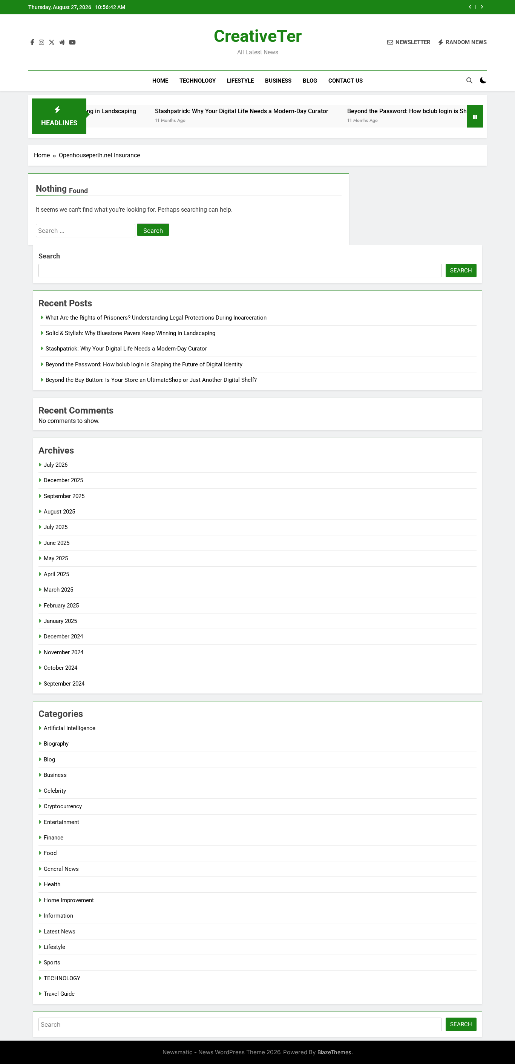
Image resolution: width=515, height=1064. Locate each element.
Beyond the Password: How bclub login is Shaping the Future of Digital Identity (364, 7)
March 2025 (58, 589)
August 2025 (59, 511)
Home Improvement (69, 900)
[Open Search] (469, 80)
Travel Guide (59, 993)
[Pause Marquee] (475, 116)
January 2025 (60, 621)
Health (52, 884)
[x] (51, 42)
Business (278, 80)
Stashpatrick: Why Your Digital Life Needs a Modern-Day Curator (212, 111)
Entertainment (61, 822)
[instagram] (41, 42)
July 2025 (55, 527)
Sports (52, 962)
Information (58, 915)
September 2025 (64, 496)
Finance (53, 837)
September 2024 (64, 683)
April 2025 (56, 574)
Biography (56, 743)
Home (160, 80)
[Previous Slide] (470, 7)
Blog (310, 80)
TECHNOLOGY (197, 80)
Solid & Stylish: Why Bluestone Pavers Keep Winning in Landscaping (130, 333)
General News (61, 869)
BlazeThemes (334, 1052)
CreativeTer (258, 36)
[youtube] (72, 42)
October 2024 (60, 667)
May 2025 (56, 558)
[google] (62, 42)
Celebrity (55, 790)
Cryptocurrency (63, 806)
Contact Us (345, 80)
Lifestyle (240, 80)
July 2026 (55, 464)
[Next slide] (482, 7)
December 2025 (63, 480)
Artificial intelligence (69, 728)
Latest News (59, 931)
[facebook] (32, 42)
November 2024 (63, 652)
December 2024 (63, 636)
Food (50, 853)
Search (49, 256)
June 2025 (56, 543)
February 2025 (61, 605)
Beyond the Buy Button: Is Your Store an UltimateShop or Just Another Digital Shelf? (151, 380)
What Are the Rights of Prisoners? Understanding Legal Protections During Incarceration (156, 317)
